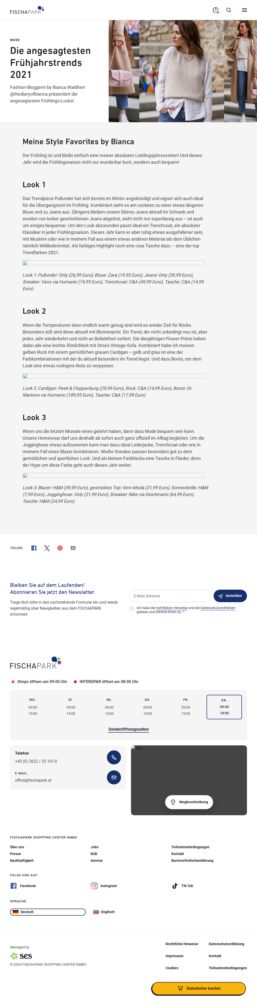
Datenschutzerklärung (226, 944)
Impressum (174, 956)
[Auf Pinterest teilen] (60, 548)
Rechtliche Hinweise (182, 944)
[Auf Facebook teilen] (33, 548)
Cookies (172, 968)
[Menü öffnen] (244, 10)
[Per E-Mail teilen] (73, 548)
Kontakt (215, 956)
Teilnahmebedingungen (228, 968)
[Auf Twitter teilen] (46, 548)
